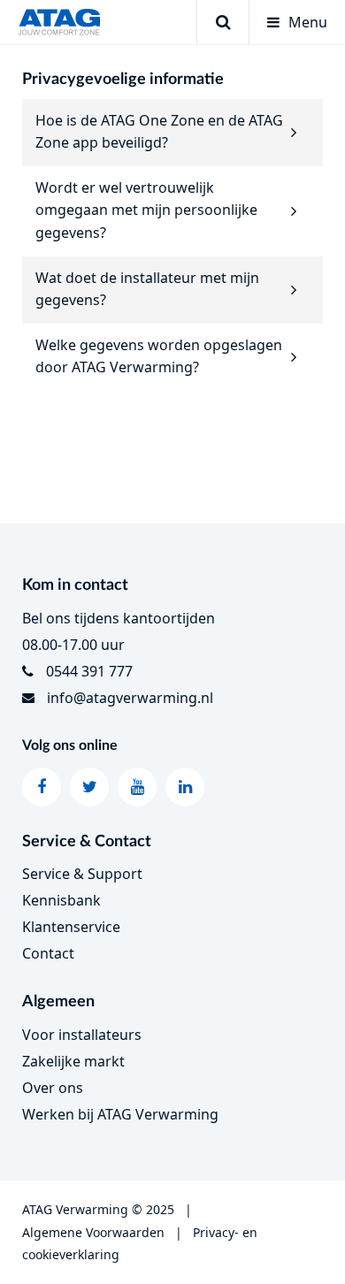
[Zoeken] (222, 22)
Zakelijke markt (73, 1061)
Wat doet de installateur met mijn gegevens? (147, 289)
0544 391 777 (89, 671)
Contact (48, 953)
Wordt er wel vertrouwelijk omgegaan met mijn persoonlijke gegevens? (146, 210)
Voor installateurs (82, 1034)
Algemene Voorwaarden (93, 1232)
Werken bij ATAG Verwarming (120, 1114)
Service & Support (82, 873)
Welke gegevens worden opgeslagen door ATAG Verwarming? (158, 356)
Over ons (52, 1087)
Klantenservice (71, 926)
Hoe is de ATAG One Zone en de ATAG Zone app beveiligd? (159, 132)
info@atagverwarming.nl (130, 697)
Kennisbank (61, 900)
